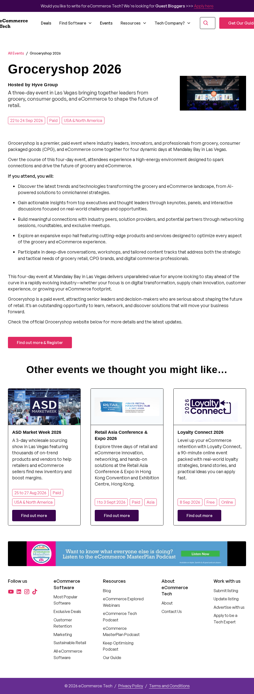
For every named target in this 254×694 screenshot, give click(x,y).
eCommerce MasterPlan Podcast (121, 631)
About (167, 603)
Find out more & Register (40, 342)
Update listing (226, 598)
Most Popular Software (65, 600)
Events (106, 23)
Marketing (63, 634)
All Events (16, 53)
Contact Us (171, 611)
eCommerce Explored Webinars (123, 602)
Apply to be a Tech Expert (225, 618)
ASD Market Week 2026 (36, 432)
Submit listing (226, 590)
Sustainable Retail (70, 642)
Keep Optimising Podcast (118, 646)
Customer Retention (63, 623)
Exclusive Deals (67, 611)
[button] (75, 23)
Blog (107, 590)
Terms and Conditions (169, 685)
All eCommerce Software (68, 654)
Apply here (204, 5)
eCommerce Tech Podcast (120, 616)
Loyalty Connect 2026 (200, 432)
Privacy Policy (130, 685)
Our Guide (112, 657)
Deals (46, 23)
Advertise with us (229, 607)
